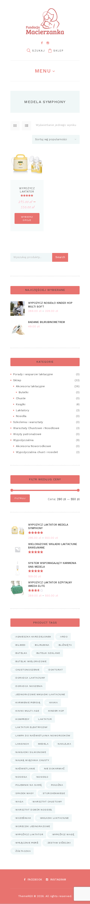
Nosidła (21, 416)
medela (43, 744)
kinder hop (56, 710)
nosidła (21, 777)
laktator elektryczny (31, 727)
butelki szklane (48, 653)
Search (60, 257)
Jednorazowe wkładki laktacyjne (40, 694)
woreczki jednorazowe (32, 826)
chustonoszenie (27, 669)
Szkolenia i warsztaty (28, 422)
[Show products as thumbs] (15, 125)
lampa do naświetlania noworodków (42, 735)
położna (57, 785)
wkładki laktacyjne (54, 818)
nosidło (42, 777)
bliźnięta (65, 645)
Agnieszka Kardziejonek (33, 636)
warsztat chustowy (47, 801)
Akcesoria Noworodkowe (33, 446)
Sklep (58, 50)
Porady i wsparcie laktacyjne (33, 374)
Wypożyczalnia (23, 440)
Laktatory (22, 410)
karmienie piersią (27, 702)
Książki (20, 404)
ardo (64, 636)
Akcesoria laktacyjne (30, 386)
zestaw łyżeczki (59, 842)
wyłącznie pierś (26, 842)
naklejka (64, 744)
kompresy (22, 719)
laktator (45, 719)
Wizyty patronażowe (27, 434)
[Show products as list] (26, 125)
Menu (43, 71)
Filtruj (20, 498)
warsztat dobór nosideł (33, 809)
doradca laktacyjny (30, 677)
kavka (53, 702)
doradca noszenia (28, 686)
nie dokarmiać (54, 768)
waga (19, 801)
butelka (21, 653)
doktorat (55, 669)
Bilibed (20, 645)
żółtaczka (23, 851)
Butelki (23, 392)
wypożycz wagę (63, 834)
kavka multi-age (27, 710)
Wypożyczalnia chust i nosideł (37, 452)
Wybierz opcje (27, 218)
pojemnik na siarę (28, 785)
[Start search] (28, 51)
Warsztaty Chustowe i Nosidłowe (36, 428)
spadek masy (24, 793)
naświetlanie (25, 768)
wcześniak (23, 818)
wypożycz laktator (29, 834)
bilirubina (42, 645)
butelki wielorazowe (30, 661)
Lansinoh (22, 744)
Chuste (21, 398)
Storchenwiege (54, 793)
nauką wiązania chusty (32, 760)
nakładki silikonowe (30, 752)
